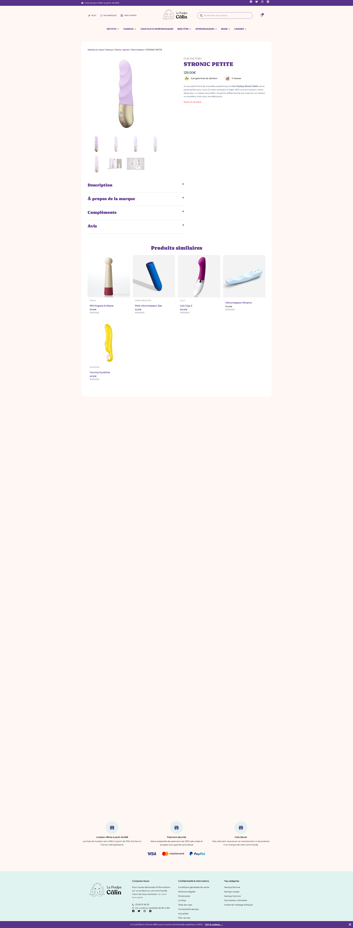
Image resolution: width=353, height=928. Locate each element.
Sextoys (109, 50)
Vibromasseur (137, 50)
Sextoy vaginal (122, 50)
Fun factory (193, 58)
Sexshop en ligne (96, 50)
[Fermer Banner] (350, 924)
